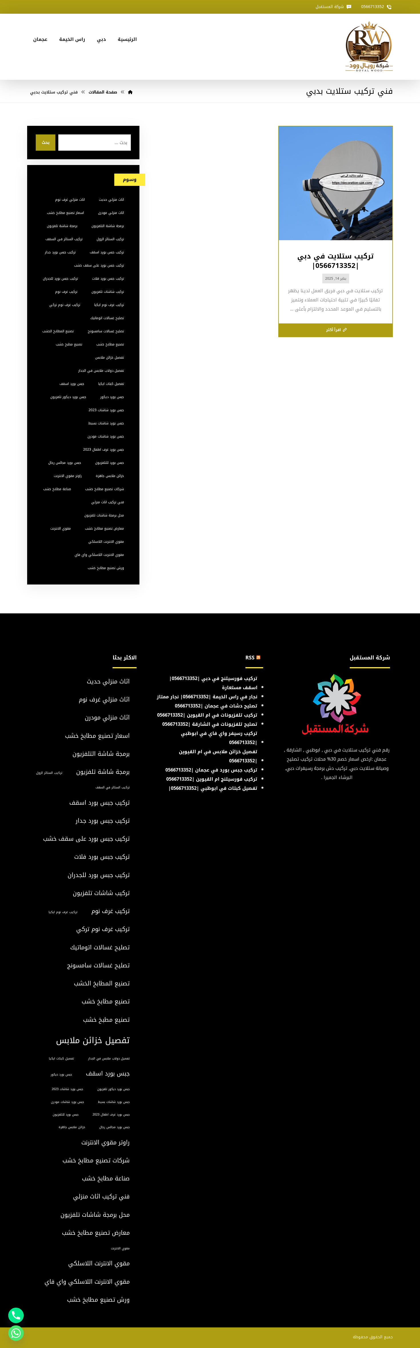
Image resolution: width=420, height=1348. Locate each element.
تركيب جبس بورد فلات (108, 278)
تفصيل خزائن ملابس (109, 357)
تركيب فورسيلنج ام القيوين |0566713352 (211, 779)
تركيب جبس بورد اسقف (107, 252)
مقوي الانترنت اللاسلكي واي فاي (99, 555)
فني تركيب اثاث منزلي (107, 502)
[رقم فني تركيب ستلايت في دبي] (369, 46)
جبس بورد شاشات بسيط (106, 423)
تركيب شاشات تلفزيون (107, 292)
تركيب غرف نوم (66, 292)
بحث (45, 142)
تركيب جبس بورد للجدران (60, 278)
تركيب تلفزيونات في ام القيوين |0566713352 (207, 715)
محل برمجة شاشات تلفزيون (104, 515)
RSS (250, 658)
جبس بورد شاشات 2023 (106, 410)
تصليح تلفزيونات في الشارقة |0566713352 (209, 724)
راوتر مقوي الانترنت (68, 476)
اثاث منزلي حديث (111, 199)
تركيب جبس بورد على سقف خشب (99, 265)
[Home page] (130, 92)
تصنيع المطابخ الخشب (58, 331)
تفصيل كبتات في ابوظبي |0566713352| (212, 788)
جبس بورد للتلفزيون (109, 463)
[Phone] (16, 1315)
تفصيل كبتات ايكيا (111, 384)
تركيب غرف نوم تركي (64, 305)
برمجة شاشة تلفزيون (62, 226)
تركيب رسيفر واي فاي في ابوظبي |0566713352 (219, 738)
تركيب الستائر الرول (110, 239)
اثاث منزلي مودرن (111, 213)
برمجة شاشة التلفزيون (107, 226)
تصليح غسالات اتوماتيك (107, 318)
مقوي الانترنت (60, 528)
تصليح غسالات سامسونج (106, 331)
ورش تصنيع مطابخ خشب (106, 568)
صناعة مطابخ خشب (57, 489)
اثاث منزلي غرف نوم (70, 199)
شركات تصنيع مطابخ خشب (104, 489)
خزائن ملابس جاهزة (110, 476)
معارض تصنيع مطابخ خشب (104, 528)
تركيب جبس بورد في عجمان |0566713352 (211, 770)
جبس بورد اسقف (71, 384)
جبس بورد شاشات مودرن (105, 436)
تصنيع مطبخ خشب (69, 344)
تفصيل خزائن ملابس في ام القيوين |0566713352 (218, 756)
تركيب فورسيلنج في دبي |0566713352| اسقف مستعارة (213, 683)
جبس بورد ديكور (112, 397)
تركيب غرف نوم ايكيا (109, 305)
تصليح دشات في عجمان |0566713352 (216, 705)
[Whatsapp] (16, 1333)
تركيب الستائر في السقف (64, 239)
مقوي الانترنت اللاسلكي (106, 541)
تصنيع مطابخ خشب (110, 344)
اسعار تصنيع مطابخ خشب (65, 213)
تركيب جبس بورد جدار (60, 252)
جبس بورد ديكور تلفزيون (68, 397)
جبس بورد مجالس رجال (64, 463)
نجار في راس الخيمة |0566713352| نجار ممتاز (207, 696)
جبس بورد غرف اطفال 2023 (103, 449)
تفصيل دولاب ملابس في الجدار (101, 370)
